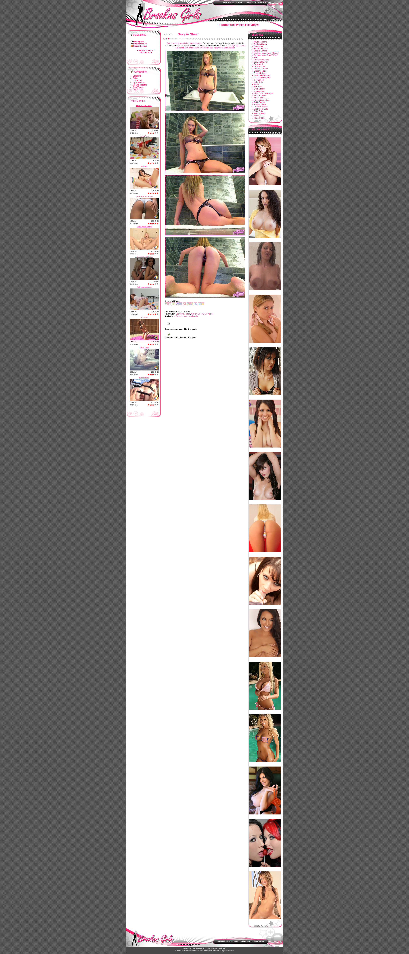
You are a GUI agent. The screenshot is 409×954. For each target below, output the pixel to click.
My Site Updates (140, 85)
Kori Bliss (258, 87)
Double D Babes (261, 69)
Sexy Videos (138, 87)
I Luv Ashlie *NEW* (262, 78)
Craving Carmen (261, 62)
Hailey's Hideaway (262, 75)
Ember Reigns (260, 71)
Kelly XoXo (258, 82)
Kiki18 (256, 84)
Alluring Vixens (260, 42)
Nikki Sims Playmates (263, 93)
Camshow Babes (261, 60)
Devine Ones (259, 66)
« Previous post (145, 50)
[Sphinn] (173, 305)
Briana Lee (258, 46)
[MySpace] (195, 305)
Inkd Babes (259, 80)
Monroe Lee (259, 91)
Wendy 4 (258, 116)
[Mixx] (184, 305)
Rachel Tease (260, 104)
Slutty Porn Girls (261, 109)
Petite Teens (259, 102)
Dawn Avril (258, 64)
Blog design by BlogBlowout (252, 941)
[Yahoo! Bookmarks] (202, 305)
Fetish (135, 78)
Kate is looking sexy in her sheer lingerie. (184, 43)
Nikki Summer (260, 95)
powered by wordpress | (228, 941)
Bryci (256, 57)
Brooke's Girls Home (232, 3)
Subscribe (248, 3)
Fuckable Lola (260, 73)
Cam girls (137, 76)
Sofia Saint (258, 111)
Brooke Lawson (260, 51)
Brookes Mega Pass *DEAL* (266, 53)
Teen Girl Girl (259, 113)
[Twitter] (199, 305)
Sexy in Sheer (188, 34)
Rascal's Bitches (261, 107)
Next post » (146, 53)
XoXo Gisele (259, 118)
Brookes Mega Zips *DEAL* (266, 55)
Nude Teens (259, 98)
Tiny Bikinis (138, 89)
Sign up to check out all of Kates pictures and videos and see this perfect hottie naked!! (210, 46)
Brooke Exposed (261, 48)
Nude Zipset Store (262, 100)
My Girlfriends (139, 83)
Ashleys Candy (260, 44)
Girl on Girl (137, 80)
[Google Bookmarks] (188, 305)
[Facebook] (180, 305)
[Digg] (169, 305)
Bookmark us (261, 3)
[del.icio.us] (177, 305)
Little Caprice (259, 89)
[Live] (191, 305)
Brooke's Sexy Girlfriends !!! (239, 25)
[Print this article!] (166, 305)
